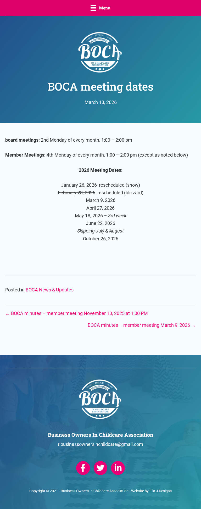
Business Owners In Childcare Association (95, 491)
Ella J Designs (160, 491)
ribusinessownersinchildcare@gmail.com (100, 444)
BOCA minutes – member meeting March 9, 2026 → (142, 325)
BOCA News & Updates (50, 289)
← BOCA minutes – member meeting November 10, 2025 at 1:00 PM (76, 313)
